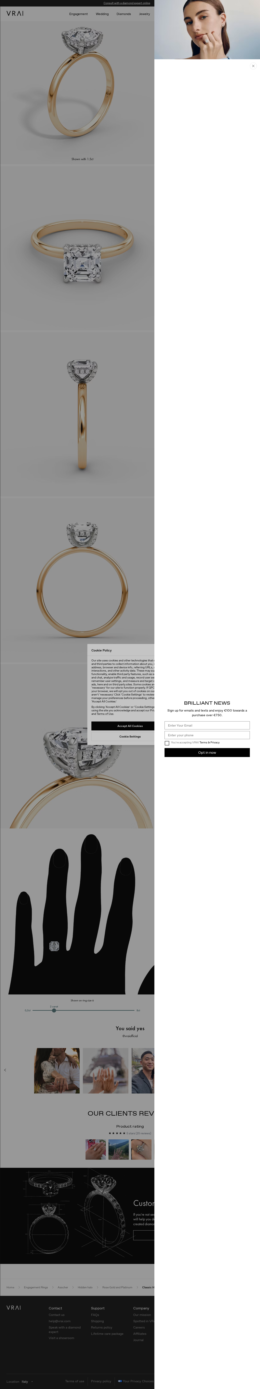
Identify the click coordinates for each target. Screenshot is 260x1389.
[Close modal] (130, 694)
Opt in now (207, 752)
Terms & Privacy (209, 742)
